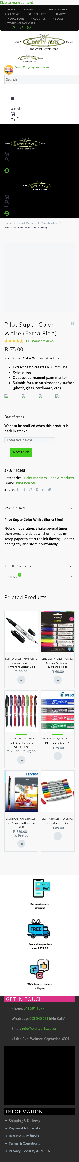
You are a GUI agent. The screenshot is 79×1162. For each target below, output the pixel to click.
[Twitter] (24, 489)
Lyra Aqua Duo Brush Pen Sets (21, 824)
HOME (11, 9)
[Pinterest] (30, 489)
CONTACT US (32, 9)
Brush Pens (12, 818)
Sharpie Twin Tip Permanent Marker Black (21, 664)
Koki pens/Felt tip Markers (20, 658)
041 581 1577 (34, 1008)
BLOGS (59, 18)
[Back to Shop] (72, 323)
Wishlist (17, 109)
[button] (6, 159)
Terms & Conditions (24, 1143)
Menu (12, 98)
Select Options (21, 760)
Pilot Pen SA (25, 483)
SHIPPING (13, 14)
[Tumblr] (36, 489)
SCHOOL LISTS (37, 14)
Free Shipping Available (32, 67)
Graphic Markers (51, 818)
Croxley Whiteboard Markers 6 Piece (57, 664)
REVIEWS (60, 14)
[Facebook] (6, 27)
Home (8, 223)
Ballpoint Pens (50, 738)
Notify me (21, 452)
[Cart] (13, 113)
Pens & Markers (26, 223)
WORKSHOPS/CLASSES (21, 23)
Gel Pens (12, 738)
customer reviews (39, 341)
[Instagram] (13, 27)
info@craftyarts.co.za (39, 1028)
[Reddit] (49, 489)
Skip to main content (16, 2)
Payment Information (26, 1128)
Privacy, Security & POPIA (29, 1151)
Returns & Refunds (24, 1136)
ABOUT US (39, 18)
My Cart (17, 118)
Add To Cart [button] (21, 680)
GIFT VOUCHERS (59, 9)
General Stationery (53, 658)
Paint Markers (49, 223)
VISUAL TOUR (15, 18)
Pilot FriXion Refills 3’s (57, 743)
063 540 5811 (39, 1018)
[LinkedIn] (43, 489)
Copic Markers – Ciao (57, 823)
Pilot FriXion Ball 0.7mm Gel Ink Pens (21, 744)
